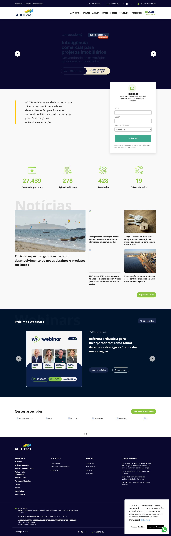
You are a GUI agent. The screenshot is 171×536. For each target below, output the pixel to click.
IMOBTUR (90, 470)
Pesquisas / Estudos (23, 481)
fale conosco (94, 4)
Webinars (18, 462)
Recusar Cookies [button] (138, 527)
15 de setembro (147, 321)
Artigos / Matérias (22, 465)
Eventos (86, 13)
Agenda (95, 13)
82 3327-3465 (114, 4)
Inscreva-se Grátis (99, 370)
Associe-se (54, 470)
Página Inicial (20, 458)
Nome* (117, 108)
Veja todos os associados (144, 411)
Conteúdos (124, 13)
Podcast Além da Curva (24, 468)
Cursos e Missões (109, 13)
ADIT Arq (89, 473)
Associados (137, 13)
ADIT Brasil (75, 13)
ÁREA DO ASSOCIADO (147, 4)
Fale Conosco (20, 494)
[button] (17, 54)
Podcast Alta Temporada (20, 473)
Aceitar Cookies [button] (155, 527)
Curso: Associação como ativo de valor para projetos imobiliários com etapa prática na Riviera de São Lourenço (136, 465)
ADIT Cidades (91, 467)
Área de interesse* (122, 125)
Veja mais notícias (146, 295)
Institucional (55, 463)
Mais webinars (121, 370)
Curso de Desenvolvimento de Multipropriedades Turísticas (133, 478)
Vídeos (17, 488)
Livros (17, 484)
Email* (117, 117)
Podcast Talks (20, 477)
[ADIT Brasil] (26, 12)
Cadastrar (133, 138)
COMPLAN (90, 463)
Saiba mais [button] (145, 520)
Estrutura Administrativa (60, 467)
